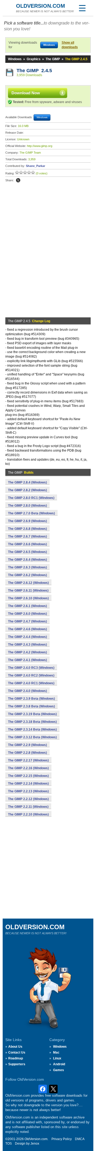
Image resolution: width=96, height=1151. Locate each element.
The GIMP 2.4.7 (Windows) (27, 621)
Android (59, 1064)
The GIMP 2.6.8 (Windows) (27, 529)
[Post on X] (18, 180)
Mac (56, 1052)
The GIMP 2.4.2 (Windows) (27, 652)
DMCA (80, 1139)
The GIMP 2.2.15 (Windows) (28, 776)
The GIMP (53, 59)
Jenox (34, 1143)
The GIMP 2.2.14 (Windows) (28, 783)
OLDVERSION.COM (40, 6)
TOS (8, 1143)
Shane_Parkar (35, 165)
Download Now (25, 93)
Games (58, 1070)
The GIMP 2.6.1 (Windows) (27, 606)
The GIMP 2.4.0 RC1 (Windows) (31, 683)
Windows (15, 59)
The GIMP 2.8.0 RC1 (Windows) (31, 498)
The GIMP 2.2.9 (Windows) (27, 745)
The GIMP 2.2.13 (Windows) (28, 791)
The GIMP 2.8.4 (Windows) (27, 482)
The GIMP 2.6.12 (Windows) (28, 583)
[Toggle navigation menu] (82, 8)
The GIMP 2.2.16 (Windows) (28, 768)
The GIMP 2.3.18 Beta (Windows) (32, 722)
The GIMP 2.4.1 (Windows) (27, 660)
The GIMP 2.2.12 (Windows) (28, 799)
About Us (15, 1046)
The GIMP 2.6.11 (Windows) (28, 590)
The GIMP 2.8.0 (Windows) (27, 505)
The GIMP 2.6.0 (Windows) (27, 614)
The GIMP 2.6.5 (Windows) (27, 552)
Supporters (16, 1064)
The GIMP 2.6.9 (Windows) (27, 521)
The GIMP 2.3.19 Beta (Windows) (32, 714)
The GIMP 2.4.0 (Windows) (27, 691)
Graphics (34, 59)
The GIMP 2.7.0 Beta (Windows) (31, 513)
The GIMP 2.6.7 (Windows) (27, 536)
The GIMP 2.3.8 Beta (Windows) (31, 706)
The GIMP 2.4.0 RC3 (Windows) (31, 668)
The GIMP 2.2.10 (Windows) (28, 814)
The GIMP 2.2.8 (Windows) (27, 753)
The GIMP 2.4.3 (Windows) (27, 644)
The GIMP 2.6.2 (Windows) (27, 575)
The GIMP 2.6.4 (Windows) (27, 560)
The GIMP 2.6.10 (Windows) (28, 598)
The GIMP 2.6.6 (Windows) (27, 544)
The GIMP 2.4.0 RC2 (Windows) (31, 675)
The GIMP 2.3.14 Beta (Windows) (32, 729)
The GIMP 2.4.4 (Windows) (27, 637)
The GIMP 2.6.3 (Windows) (27, 567)
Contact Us (16, 1052)
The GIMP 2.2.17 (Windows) (28, 760)
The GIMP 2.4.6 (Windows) (27, 629)
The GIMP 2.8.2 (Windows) (27, 490)
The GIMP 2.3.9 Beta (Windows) (31, 699)
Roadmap (15, 1058)
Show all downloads (70, 45)
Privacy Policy (61, 1139)
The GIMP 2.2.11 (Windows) (28, 807)
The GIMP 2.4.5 (34, 70)
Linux (57, 1058)
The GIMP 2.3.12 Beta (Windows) (32, 737)
